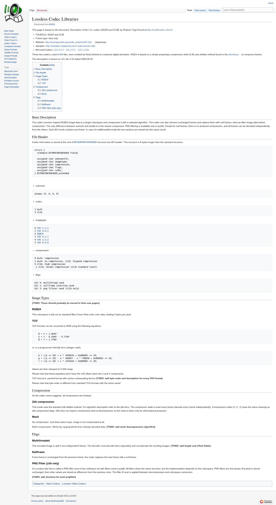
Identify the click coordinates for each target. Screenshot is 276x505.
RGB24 (40, 233)
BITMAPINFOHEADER (85, 142)
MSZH (51, 24)
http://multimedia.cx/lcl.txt (159, 30)
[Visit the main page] (14, 13)
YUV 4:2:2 (43, 231)
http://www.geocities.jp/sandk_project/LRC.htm (68, 42)
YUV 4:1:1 (43, 236)
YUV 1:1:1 (43, 228)
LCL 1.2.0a (83, 50)
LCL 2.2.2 (71, 50)
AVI (61, 54)
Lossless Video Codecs (74, 483)
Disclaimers (71, 501)
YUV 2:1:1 (43, 239)
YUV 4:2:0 (43, 242)
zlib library (233, 54)
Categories (38, 483)
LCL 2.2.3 (59, 50)
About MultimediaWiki (54, 501)
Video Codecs (53, 483)
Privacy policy (37, 501)
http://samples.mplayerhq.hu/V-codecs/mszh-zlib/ (70, 46)
